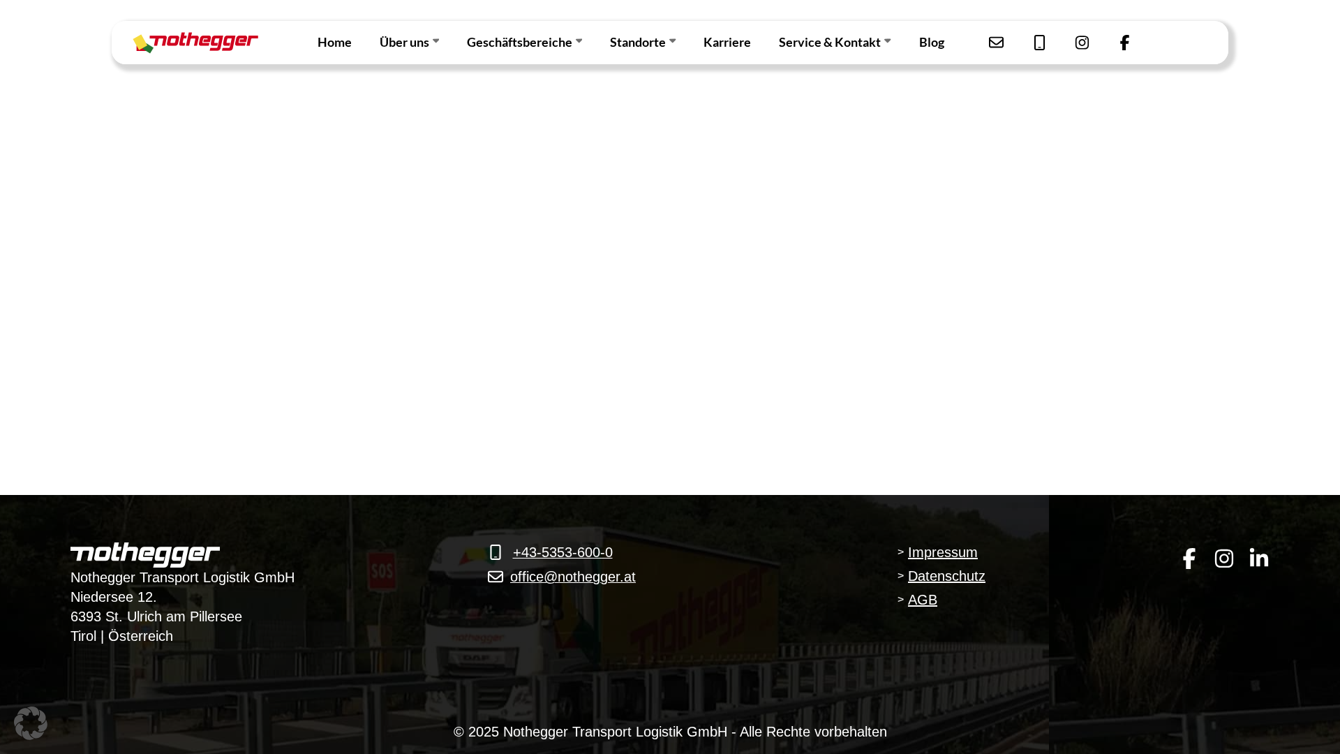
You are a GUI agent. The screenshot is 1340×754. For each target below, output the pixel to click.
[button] (30, 723)
